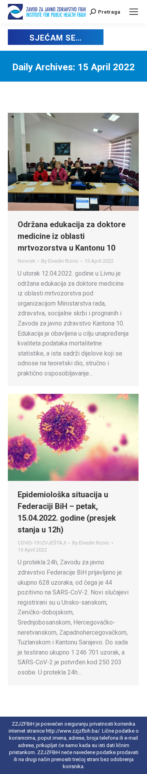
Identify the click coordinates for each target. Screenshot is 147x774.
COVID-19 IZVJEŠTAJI (42, 543)
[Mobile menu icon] (133, 11)
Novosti (26, 261)
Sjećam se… (55, 38)
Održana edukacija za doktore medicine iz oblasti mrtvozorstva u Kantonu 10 (71, 236)
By (59, 261)
